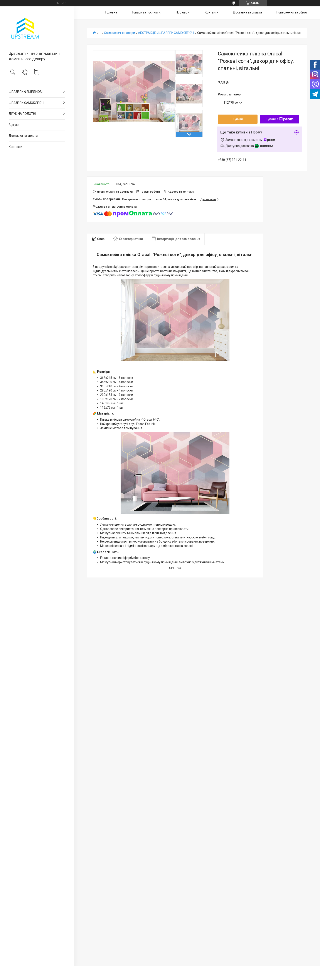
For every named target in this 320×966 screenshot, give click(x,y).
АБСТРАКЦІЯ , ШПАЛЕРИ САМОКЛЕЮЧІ (166, 33)
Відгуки (14, 125)
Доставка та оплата (23, 135)
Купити (238, 119)
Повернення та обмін (291, 12)
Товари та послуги (145, 12)
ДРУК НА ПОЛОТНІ (22, 113)
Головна (111, 12)
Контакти (15, 146)
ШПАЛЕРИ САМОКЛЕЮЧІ (26, 103)
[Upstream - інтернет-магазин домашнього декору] (37, 29)
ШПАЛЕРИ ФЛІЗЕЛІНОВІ (25, 91)
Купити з (272, 119)
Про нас (181, 12)
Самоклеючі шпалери (119, 33)
